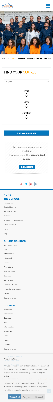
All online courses (10, 245)
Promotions (8, 267)
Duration (26, 112)
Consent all (14, 397)
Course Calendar (43, 58)
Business (7, 276)
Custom (27, 167)
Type (26, 90)
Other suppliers (10, 225)
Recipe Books (9, 280)
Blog (5, 234)
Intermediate (9, 254)
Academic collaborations (13, 220)
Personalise (27, 397)
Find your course (26, 133)
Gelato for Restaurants (12, 289)
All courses (8, 310)
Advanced (8, 258)
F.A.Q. (6, 229)
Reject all (39, 397)
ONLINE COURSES (26, 58)
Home (4, 58)
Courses (13, 58)
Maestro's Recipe (10, 285)
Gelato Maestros (10, 207)
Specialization (9, 271)
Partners (7, 216)
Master (6, 262)
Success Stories (10, 211)
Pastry (6, 294)
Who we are (8, 203)
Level (26, 101)
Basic (6, 249)
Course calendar (10, 298)
